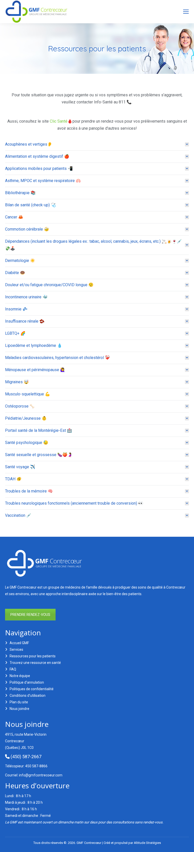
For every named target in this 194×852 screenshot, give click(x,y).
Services (16, 649)
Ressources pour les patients (33, 656)
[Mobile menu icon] (186, 12)
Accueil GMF (19, 643)
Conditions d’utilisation (27, 695)
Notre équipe (20, 676)
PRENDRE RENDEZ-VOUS (30, 615)
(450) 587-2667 (25, 756)
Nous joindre (19, 709)
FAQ (13, 669)
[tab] (97, 144)
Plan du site (19, 702)
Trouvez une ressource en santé (35, 663)
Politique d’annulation (27, 682)
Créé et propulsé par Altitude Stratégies (132, 843)
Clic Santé (58, 121)
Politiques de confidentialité (32, 689)
